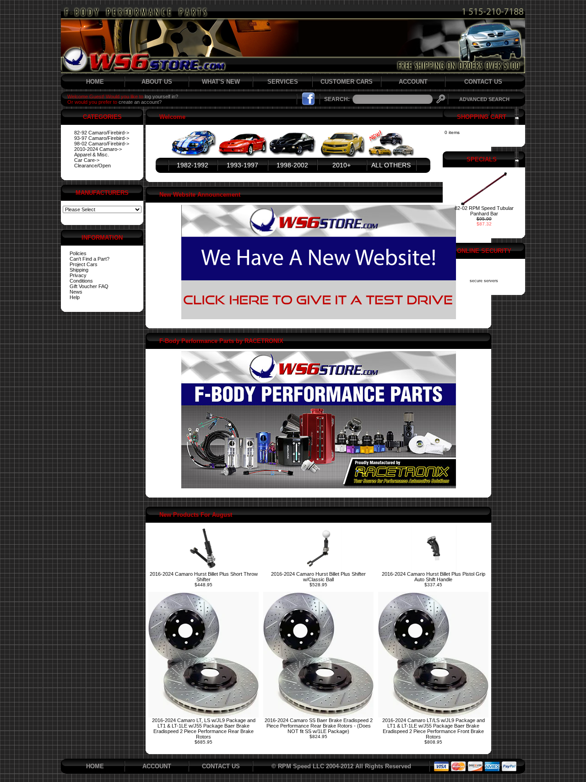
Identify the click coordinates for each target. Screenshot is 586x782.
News (76, 292)
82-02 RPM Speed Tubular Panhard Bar (484, 210)
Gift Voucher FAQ (89, 286)
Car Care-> (86, 160)
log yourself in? (161, 96)
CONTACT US (483, 81)
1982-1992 (192, 165)
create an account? (140, 102)
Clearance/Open (92, 165)
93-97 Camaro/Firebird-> (101, 138)
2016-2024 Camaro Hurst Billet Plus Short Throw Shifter (204, 576)
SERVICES (282, 81)
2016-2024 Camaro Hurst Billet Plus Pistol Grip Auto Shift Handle (433, 576)
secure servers (484, 281)
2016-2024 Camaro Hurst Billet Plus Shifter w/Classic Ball (318, 576)
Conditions (81, 281)
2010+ (341, 165)
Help (75, 297)
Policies (78, 253)
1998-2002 (292, 165)
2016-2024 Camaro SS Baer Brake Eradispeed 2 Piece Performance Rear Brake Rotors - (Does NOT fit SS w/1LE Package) (319, 726)
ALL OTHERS (391, 165)
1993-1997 (242, 165)
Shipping (79, 270)
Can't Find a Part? (89, 259)
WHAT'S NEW (221, 81)
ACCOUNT (413, 81)
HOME (95, 81)
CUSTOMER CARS (346, 81)
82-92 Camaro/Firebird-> (101, 132)
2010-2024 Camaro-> (98, 149)
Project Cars (84, 264)
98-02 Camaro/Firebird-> (101, 143)
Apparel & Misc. (91, 154)
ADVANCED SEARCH (484, 99)
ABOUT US (156, 81)
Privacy (78, 275)
